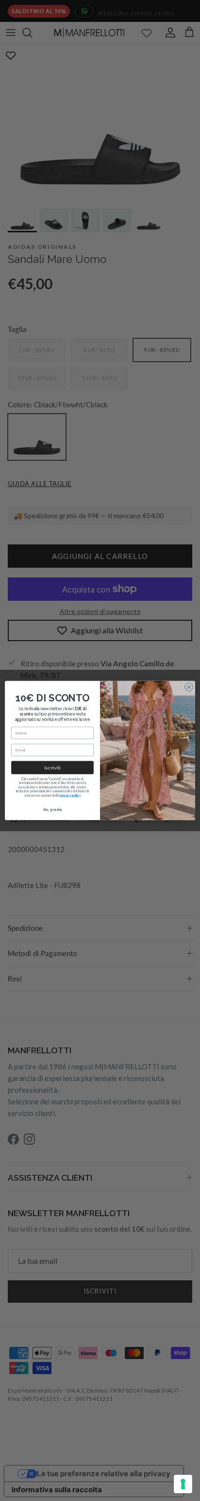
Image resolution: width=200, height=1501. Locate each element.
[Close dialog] (188, 687)
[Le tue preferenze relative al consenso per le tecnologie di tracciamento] (183, 1484)
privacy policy (70, 795)
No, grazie (52, 809)
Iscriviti (52, 767)
